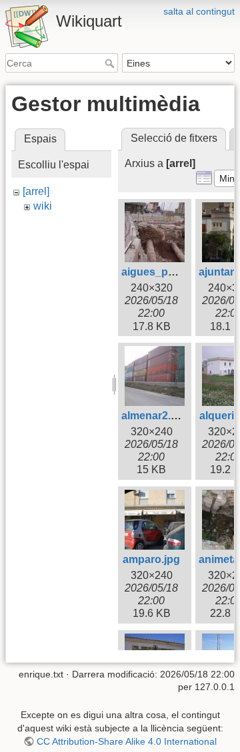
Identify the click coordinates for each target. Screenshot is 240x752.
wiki (42, 206)
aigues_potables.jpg (172, 272)
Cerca (111, 63)
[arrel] (36, 191)
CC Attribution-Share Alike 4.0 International (127, 741)
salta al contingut (199, 11)
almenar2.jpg (154, 415)
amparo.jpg (151, 559)
